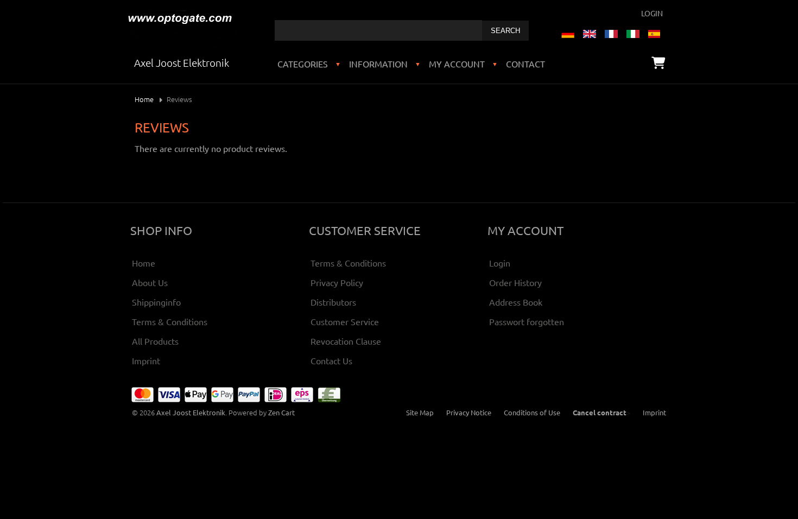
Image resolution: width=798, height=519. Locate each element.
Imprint (146, 360)
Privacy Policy (337, 282)
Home (144, 99)
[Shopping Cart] (658, 62)
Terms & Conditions (169, 321)
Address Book (515, 301)
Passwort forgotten (526, 321)
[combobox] (378, 30)
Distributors (333, 301)
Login (652, 13)
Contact (525, 63)
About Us (150, 282)
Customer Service (345, 321)
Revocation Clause (346, 341)
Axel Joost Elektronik (190, 412)
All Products (155, 341)
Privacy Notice (468, 412)
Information (378, 63)
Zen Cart (281, 412)
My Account (457, 63)
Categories (302, 63)
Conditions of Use (532, 412)
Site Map (420, 412)
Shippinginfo (156, 301)
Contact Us (331, 360)
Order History (515, 282)
